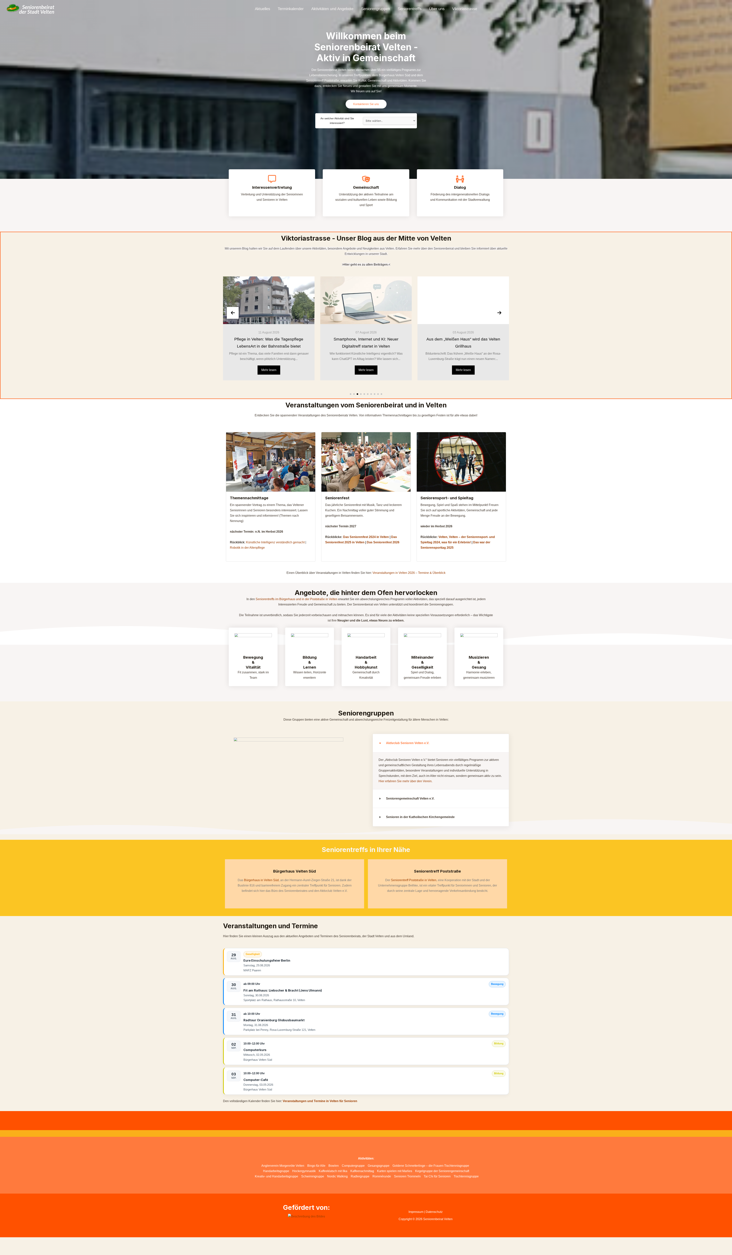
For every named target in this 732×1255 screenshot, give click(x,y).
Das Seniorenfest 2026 (383, 542)
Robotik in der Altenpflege (247, 547)
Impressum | (417, 1211)
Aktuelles (262, 9)
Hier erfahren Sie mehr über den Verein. (405, 781)
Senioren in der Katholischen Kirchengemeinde (420, 817)
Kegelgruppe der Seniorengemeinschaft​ (442, 1171)
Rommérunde (381, 1176)
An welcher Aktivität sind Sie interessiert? (337, 121)
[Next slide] (499, 313)
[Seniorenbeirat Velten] (30, 8)
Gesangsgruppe (378, 1165)
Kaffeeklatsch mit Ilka (333, 1171)
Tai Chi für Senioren (437, 1176)
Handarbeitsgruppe (276, 1171)
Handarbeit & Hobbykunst (366, 662)
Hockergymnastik (304, 1171)
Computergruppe (353, 1165)
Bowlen (333, 1165)
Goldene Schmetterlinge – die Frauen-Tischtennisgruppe (430, 1165)
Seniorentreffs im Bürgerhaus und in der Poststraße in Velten (296, 599)
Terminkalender (291, 9)
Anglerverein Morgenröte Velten (282, 1165)
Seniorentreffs (409, 9)
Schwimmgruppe (312, 1176)
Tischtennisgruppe (466, 1176)
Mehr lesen (268, 370)
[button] (350, 394)
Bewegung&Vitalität (253, 662)
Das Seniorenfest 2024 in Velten (366, 537)
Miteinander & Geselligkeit (422, 662)
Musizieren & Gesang (479, 662)
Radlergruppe (360, 1176)
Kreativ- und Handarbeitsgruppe (276, 1176)
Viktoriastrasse (464, 9)
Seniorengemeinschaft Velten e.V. (410, 798)
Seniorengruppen (375, 9)
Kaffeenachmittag (362, 1171)
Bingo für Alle (316, 1165)
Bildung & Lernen (310, 662)
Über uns (437, 9)
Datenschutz (434, 1211)
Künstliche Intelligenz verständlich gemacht (275, 542)
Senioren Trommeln (407, 1176)
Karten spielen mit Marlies (394, 1171)
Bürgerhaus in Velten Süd (261, 880)
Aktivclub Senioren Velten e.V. (407, 743)
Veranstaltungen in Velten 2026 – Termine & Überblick (408, 572)
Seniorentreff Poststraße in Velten (413, 880)
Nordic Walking (337, 1176)
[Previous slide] (233, 313)
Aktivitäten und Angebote (332, 9)
